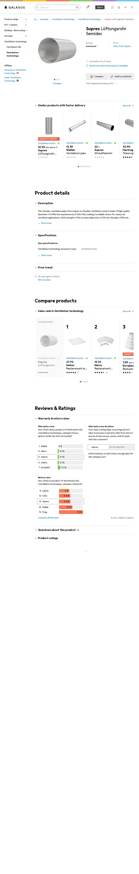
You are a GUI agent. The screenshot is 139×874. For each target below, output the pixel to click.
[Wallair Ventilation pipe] (77, 136)
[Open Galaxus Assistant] (112, 7)
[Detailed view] (60, 457)
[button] (110, 61)
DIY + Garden (10, 25)
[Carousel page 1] (78, 166)
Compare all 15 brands (48, 517)
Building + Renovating (14, 30)
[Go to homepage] (14, 7)
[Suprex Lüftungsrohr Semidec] (49, 136)
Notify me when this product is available (108, 65)
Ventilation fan (14, 47)
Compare (98, 76)
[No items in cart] (132, 7)
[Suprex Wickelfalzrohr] (105, 136)
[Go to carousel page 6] (89, 166)
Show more (46, 223)
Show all (126, 105)
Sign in (100, 7)
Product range (11, 19)
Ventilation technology (15, 41)
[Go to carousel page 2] (80, 166)
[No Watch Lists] (125, 7)
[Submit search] (37, 7)
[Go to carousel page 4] (85, 166)
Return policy (44, 279)
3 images (57, 83)
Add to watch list (123, 76)
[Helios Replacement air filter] (77, 347)
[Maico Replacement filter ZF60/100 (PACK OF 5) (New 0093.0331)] (105, 347)
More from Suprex (122, 45)
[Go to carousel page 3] (82, 166)
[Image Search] (77, 7)
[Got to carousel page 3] (59, 79)
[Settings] (87, 7)
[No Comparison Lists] (119, 7)
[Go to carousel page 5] (87, 166)
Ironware (8, 36)
